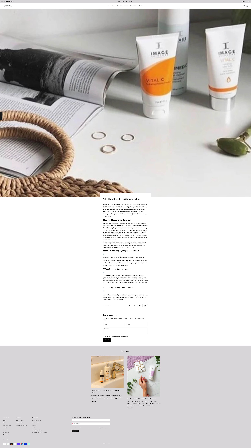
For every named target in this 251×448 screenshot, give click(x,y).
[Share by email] (145, 305)
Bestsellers (119, 5)
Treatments (141, 5)
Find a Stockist (19, 423)
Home (108, 5)
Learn (126, 5)
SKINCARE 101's (7, 425)
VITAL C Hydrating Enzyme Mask (117, 269)
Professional (6, 432)
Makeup (5, 427)
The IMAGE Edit (20, 420)
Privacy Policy (132, 318)
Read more (93, 401)
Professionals (133, 5)
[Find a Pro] (1, 1)
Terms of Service (141, 318)
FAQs (249, 1)
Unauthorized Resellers (21, 425)
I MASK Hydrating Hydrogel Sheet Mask (121, 251)
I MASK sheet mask (114, 260)
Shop (113, 5)
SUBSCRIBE (75, 431)
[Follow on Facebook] (3, 439)
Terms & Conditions (36, 430)
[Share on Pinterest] (139, 305)
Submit (107, 339)
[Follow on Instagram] (7, 439)
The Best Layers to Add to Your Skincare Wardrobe (141, 398)
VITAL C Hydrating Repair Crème (118, 287)
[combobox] (74, 423)
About (4, 430)
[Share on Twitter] (134, 305)
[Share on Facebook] (129, 305)
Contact (243, 1)
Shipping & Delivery (36, 420)
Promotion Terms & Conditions (39, 432)
